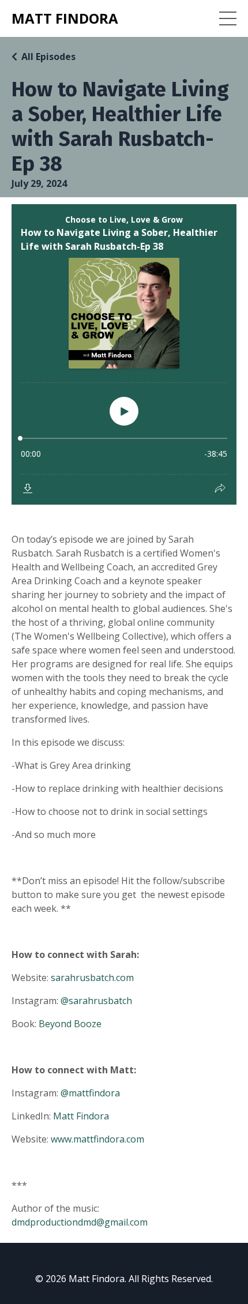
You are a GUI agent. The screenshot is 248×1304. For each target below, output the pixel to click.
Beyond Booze (70, 1023)
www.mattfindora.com (97, 1139)
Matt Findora (81, 1116)
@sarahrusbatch (96, 1000)
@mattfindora (90, 1093)
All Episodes (48, 56)
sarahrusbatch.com (92, 977)
